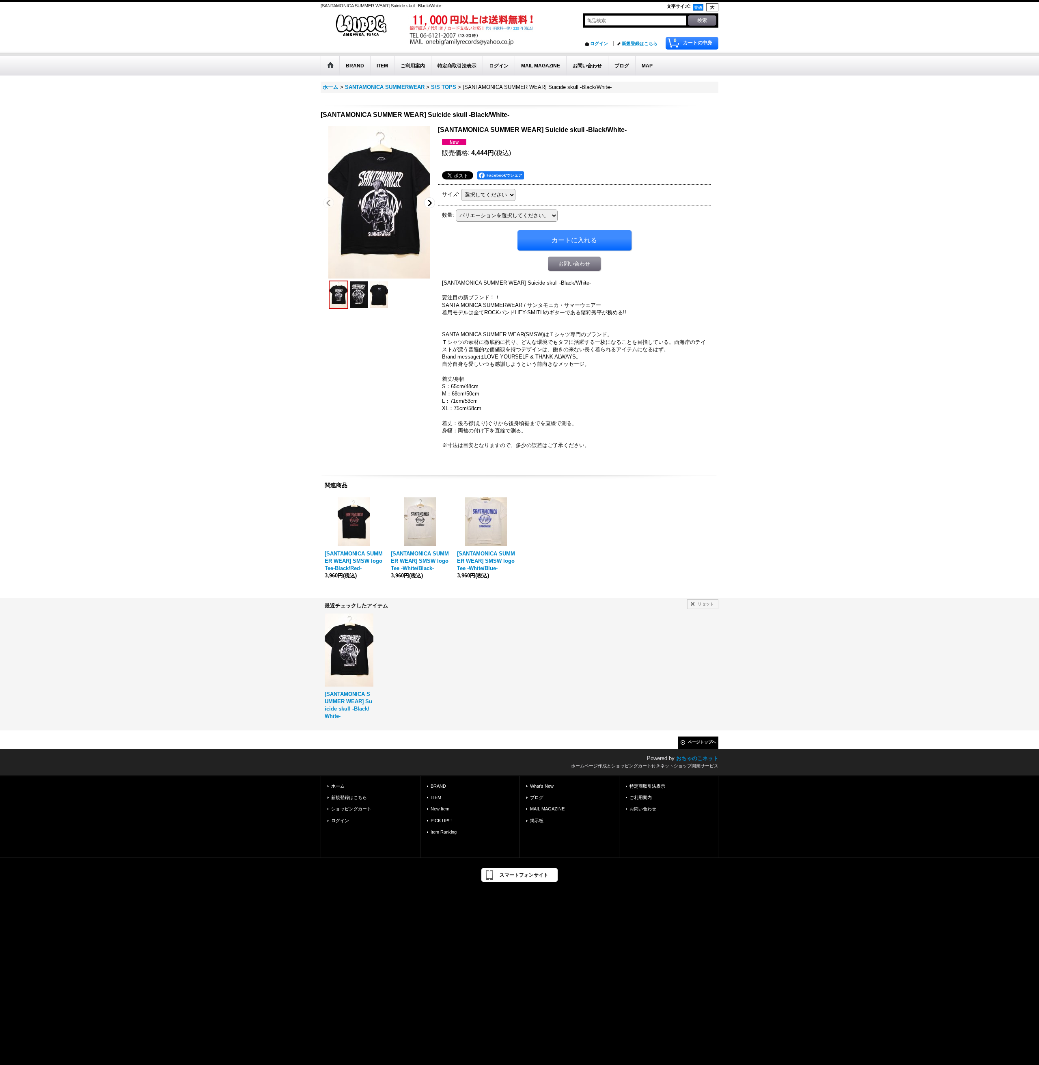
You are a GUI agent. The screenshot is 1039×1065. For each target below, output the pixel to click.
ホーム (338, 786)
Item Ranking (444, 832)
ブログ (536, 797)
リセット (706, 604)
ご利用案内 (640, 797)
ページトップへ (702, 742)
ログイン (599, 43)
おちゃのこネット (697, 758)
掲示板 (536, 820)
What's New (542, 786)
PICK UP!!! (441, 820)
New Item (440, 808)
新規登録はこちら (639, 43)
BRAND (438, 786)
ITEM (436, 797)
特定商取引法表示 (647, 786)
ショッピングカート (351, 808)
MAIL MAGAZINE (547, 808)
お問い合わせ (574, 264)
